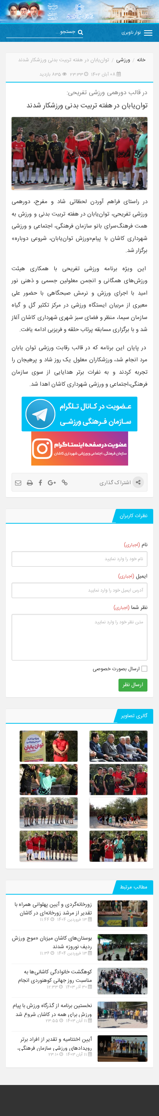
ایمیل (132, 577)
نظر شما (130, 608)
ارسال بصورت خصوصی (117, 669)
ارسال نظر (133, 685)
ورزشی (123, 60)
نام (135, 545)
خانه (141, 60)
